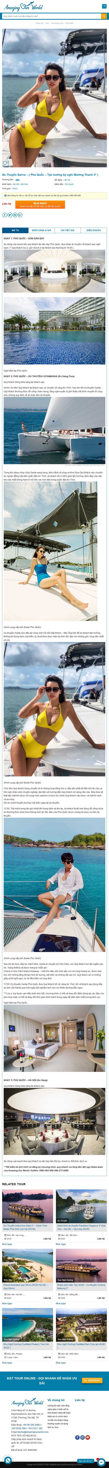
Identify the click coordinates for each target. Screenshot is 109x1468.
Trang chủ (39, 23)
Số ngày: (58, 180)
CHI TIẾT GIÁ (68, 230)
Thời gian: (6, 188)
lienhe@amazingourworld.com (33, 1432)
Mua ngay (7, 1244)
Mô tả (15, 230)
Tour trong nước (57, 23)
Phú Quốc (70, 23)
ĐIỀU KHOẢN (94, 230)
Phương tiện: (8, 179)
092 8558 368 (18, 1428)
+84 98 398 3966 (31, 1424)
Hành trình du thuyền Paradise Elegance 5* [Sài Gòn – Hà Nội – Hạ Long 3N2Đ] (81, 1227)
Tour (47, 23)
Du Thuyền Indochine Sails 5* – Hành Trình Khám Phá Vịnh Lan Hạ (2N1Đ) (25, 1227)
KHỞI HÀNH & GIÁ (41, 230)
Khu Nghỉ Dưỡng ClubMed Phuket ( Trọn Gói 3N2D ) (26, 1346)
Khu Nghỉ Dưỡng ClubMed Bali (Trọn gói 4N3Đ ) (81, 1346)
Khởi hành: (7, 184)
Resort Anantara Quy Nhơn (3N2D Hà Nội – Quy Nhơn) (26, 1287)
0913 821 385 (35, 1428)
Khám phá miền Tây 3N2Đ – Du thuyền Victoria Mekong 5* (81, 1287)
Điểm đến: (59, 184)
